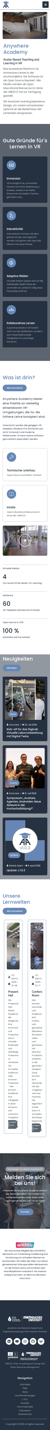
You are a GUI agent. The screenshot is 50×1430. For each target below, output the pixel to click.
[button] (25, 540)
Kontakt (25, 1211)
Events (13, 783)
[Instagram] (25, 1341)
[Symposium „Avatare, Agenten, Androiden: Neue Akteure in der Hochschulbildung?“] (25, 768)
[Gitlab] (41, 1341)
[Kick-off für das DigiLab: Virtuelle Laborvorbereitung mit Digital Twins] (25, 699)
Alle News (12, 667)
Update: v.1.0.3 (16, 870)
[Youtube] (17, 1341)
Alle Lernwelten (15, 387)
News (13, 714)
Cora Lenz (14, 724)
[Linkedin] (9, 1341)
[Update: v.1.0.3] (25, 840)
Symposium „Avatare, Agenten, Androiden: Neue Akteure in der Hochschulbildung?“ (24, 803)
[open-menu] (45, 4)
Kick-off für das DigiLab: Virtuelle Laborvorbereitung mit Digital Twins (25, 732)
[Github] (33, 1341)
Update (14, 855)
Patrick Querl (16, 865)
